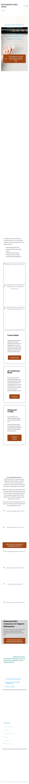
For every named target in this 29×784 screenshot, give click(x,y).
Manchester (16, 658)
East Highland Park (13, 660)
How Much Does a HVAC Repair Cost (13, 682)
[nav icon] (27, 5)
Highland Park (16, 656)
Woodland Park (9, 658)
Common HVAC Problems (13, 679)
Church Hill (22, 658)
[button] (14, 679)
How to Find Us (10, 686)
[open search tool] (24, 5)
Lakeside (6, 662)
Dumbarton (11, 662)
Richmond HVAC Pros (9, 6)
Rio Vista (21, 660)
